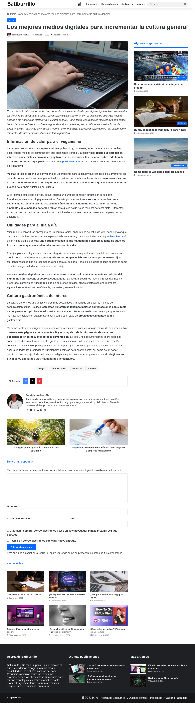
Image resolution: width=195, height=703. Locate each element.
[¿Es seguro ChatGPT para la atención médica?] (67, 581)
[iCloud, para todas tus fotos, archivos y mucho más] (138, 669)
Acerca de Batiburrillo (113, 697)
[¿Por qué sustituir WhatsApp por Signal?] (109, 581)
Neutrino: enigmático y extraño (163, 678)
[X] (34, 410)
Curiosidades (108, 4)
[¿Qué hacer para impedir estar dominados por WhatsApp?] (77, 679)
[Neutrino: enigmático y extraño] (138, 681)
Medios (30, 14)
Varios (140, 4)
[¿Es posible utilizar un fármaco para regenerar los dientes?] (67, 615)
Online (92, 368)
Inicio (12, 14)
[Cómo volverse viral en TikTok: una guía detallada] (109, 615)
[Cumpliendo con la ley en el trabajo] (25, 581)
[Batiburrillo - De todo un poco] (21, 4)
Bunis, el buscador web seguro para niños (160, 129)
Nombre (12, 506)
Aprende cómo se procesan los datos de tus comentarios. (90, 553)
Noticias (77, 368)
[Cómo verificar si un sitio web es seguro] (25, 615)
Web (72, 518)
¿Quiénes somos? (137, 697)
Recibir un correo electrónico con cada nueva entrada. (43, 540)
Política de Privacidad (162, 697)
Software (126, 4)
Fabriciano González (20, 35)
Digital (42, 368)
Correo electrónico (19, 518)
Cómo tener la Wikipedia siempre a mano (159, 171)
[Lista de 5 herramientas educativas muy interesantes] (77, 668)
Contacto (182, 697)
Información (59, 368)
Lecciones (91, 4)
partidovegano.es (73, 161)
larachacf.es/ (118, 236)
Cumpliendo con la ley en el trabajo (24, 594)
